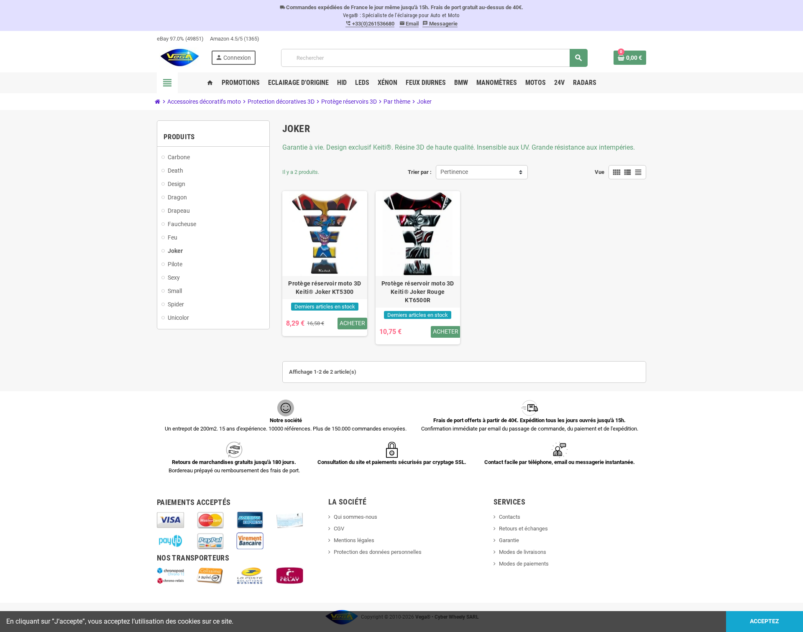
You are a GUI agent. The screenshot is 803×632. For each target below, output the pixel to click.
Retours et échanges (523, 528)
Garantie (509, 540)
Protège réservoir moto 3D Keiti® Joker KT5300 (324, 287)
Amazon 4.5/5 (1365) (234, 39)
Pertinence (454, 172)
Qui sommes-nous (355, 517)
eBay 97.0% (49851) (180, 39)
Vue (599, 172)
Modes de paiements (524, 564)
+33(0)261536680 (369, 23)
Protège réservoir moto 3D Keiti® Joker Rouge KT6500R (417, 291)
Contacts (509, 517)
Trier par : (420, 172)
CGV (339, 528)
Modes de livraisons (522, 552)
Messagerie (440, 23)
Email (409, 23)
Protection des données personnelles (378, 552)
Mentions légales (354, 540)
